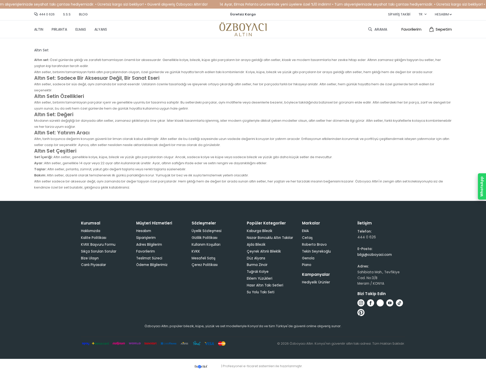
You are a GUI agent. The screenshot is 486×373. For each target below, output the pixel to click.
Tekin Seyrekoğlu (316, 251)
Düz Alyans (256, 258)
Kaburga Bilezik (259, 231)
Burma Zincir (257, 264)
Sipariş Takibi (399, 14)
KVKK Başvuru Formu (98, 244)
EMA (305, 231)
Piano (306, 264)
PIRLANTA (59, 29)
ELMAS (80, 29)
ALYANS (100, 29)
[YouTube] (389, 302)
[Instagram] (360, 302)
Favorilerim (411, 29)
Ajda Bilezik (256, 244)
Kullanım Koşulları (206, 244)
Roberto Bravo (314, 244)
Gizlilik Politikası (204, 237)
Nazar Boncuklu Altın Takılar (270, 237)
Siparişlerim (146, 237)
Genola (308, 258)
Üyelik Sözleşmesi (206, 231)
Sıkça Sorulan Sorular (98, 251)
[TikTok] (399, 302)
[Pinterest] (360, 312)
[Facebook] (370, 302)
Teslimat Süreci (149, 258)
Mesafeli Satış (203, 258)
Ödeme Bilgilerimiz (152, 264)
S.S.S (67, 14)
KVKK (196, 251)
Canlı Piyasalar (93, 264)
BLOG (83, 14)
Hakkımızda (90, 231)
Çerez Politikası (205, 264)
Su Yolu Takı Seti (260, 292)
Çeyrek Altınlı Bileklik (264, 251)
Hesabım (143, 231)
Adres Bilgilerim (149, 244)
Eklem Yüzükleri (259, 278)
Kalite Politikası (93, 237)
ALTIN (38, 29)
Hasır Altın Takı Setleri (265, 285)
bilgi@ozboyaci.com (374, 254)
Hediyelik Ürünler (316, 282)
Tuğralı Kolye (258, 271)
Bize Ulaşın (90, 258)
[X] (380, 302)
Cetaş (307, 237)
